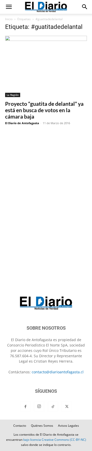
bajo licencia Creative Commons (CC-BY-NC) (54, 439)
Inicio (9, 19)
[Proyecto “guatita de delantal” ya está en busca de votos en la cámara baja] (46, 66)
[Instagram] (39, 406)
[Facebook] (25, 407)
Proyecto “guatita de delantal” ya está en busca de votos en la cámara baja (44, 110)
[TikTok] (53, 407)
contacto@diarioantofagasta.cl (58, 371)
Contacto (19, 425)
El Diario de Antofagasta (22, 123)
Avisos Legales (68, 425)
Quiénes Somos (42, 425)
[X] (67, 407)
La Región (13, 95)
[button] (9, 7)
